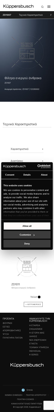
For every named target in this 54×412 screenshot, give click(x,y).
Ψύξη (6, 334)
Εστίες (6, 327)
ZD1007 (7, 15)
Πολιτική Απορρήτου (36, 395)
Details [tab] (27, 174)
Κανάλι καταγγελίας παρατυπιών (26, 404)
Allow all (27, 226)
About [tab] (44, 174)
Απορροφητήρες (12, 330)
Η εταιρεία (34, 325)
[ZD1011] (27, 266)
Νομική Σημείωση (13, 395)
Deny (27, 243)
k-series (33, 354)
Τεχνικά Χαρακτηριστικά (31, 15)
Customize (25, 234)
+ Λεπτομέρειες (33, 304)
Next (48, 276)
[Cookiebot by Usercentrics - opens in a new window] (38, 166)
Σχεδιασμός (35, 329)
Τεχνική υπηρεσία (39, 347)
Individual (35, 351)
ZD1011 (15, 284)
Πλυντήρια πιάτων (12, 338)
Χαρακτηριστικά (19, 148)
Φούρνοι (7, 323)
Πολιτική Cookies (25, 399)
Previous (6, 276)
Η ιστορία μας (36, 333)
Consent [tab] (9, 174)
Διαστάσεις (17, 160)
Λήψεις (33, 336)
